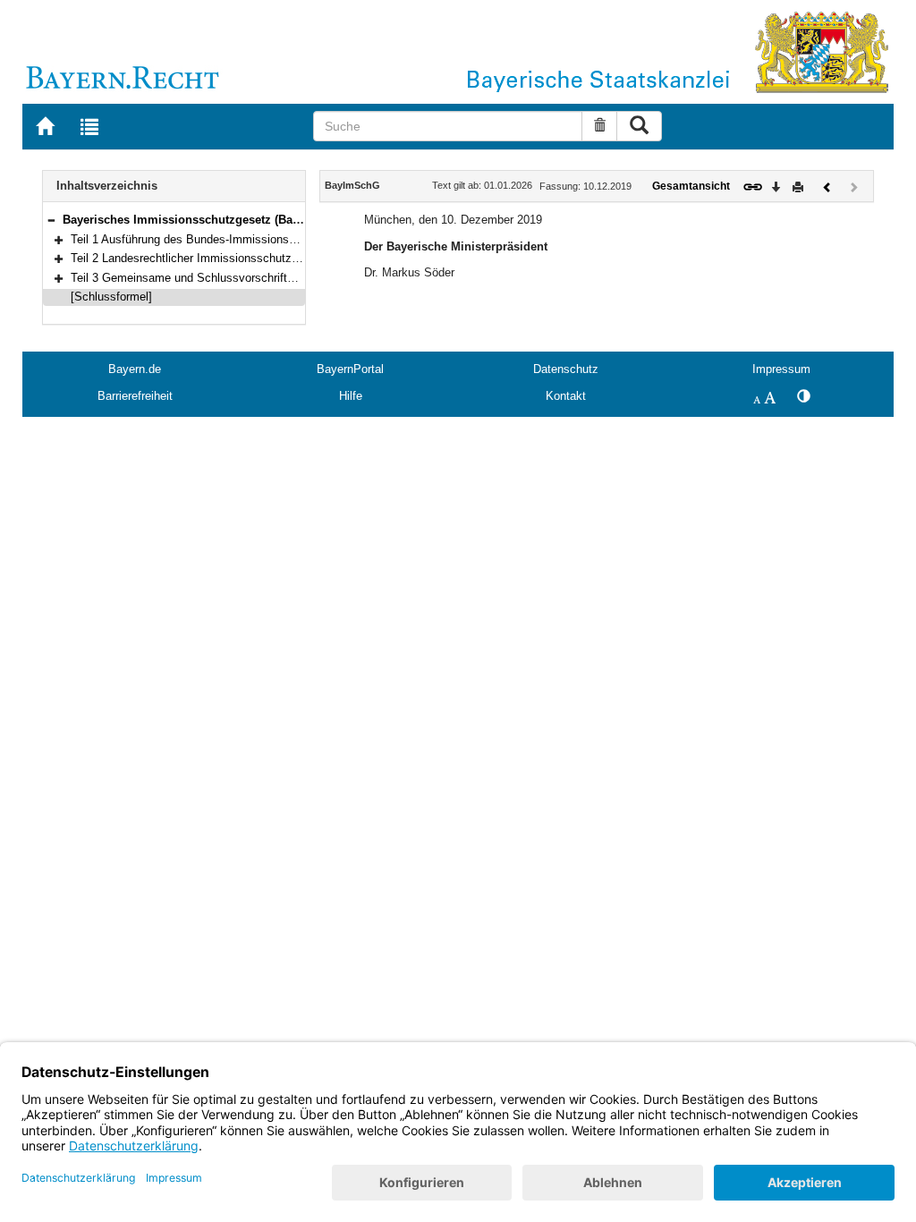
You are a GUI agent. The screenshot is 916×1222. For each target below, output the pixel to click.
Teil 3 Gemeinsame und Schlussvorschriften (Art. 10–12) (217, 277)
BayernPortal (350, 369)
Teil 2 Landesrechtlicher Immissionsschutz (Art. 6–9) (207, 258)
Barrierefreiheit (135, 396)
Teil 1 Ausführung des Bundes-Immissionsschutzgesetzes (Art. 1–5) (247, 239)
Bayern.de (134, 369)
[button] (51, 219)
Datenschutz (565, 369)
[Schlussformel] (111, 296)
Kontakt (566, 396)
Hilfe (350, 396)
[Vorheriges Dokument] (827, 185)
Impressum (781, 369)
